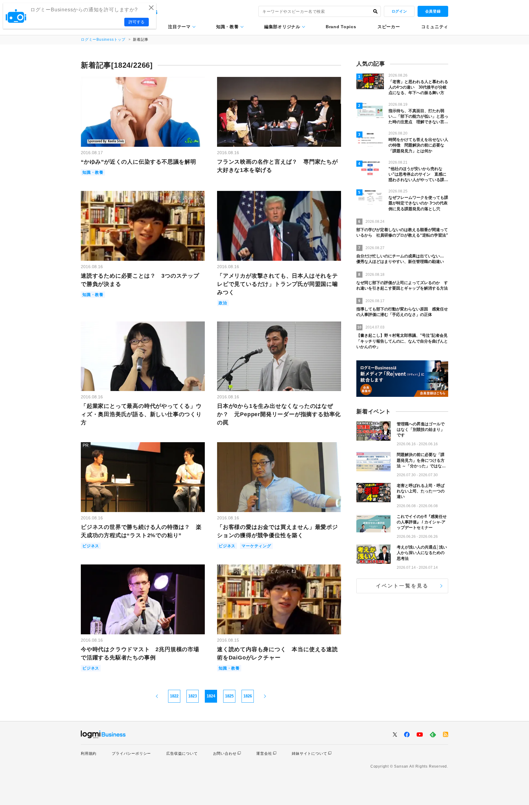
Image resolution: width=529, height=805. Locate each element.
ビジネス (90, 546)
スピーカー (388, 26)
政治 (223, 303)
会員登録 (433, 11)
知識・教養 (227, 26)
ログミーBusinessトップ (103, 39)
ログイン (399, 11)
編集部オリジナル (282, 26)
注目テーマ (179, 26)
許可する (136, 22)
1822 (174, 696)
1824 (211, 696)
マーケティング (256, 546)
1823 (192, 696)
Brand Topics (341, 26)
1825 (229, 696)
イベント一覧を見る (402, 585)
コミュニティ (434, 26)
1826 (247, 696)
